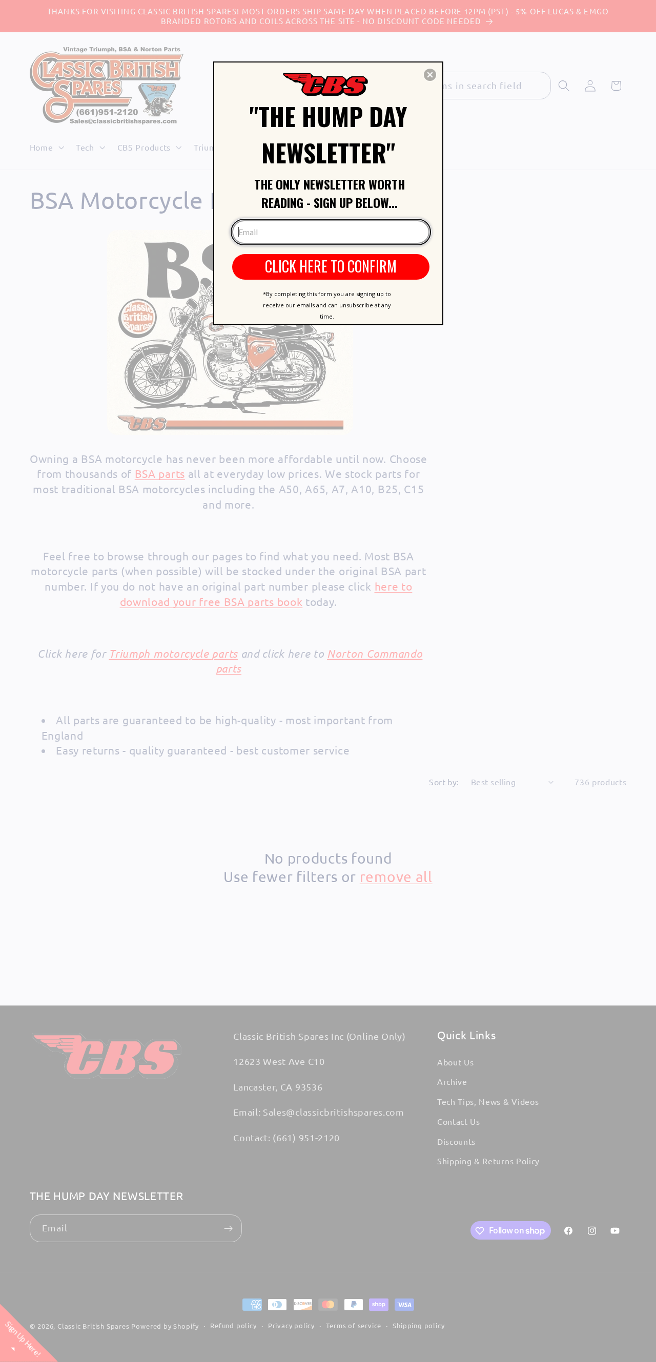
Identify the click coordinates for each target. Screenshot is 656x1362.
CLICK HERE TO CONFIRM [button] (331, 266)
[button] (430, 75)
